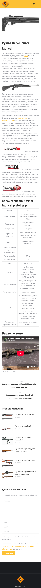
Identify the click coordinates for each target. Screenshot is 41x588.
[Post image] (7, 418)
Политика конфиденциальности (14, 546)
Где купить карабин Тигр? (24, 426)
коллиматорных (8, 120)
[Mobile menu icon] (38, 4)
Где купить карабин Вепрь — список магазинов (25, 473)
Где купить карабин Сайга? (25, 460)
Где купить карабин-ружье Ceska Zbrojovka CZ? (25, 450)
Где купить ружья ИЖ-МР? (25, 415)
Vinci (26, 56)
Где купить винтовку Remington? (23, 438)
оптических (22, 118)
